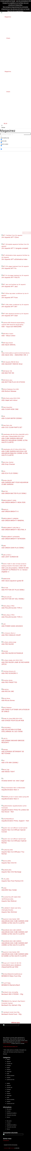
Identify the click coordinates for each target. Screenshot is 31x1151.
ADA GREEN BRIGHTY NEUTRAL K (14, 530)
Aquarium (9, 1061)
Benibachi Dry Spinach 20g (11, 1005)
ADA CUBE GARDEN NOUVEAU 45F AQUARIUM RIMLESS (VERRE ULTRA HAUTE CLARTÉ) (15, 453)
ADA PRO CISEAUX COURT (11, 635)
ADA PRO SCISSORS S (10, 673)
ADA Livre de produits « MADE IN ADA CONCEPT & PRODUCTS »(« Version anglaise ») (15, 570)
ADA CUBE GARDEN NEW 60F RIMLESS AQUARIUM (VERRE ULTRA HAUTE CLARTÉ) (15, 440)
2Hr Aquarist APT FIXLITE (11, 277)
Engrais (8, 53)
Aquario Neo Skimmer (9, 912)
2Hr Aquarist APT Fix (9, 268)
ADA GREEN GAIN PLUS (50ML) (13, 548)
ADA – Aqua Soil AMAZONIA (12, 326)
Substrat (8, 1077)
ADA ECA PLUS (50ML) (10, 473)
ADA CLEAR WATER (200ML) (12, 418)
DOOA (8, 36)
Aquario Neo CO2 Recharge (11, 872)
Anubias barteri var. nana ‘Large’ (13, 781)
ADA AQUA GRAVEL (9, 345)
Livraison (9, 1111)
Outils (8, 1073)
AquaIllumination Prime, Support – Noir (15, 821)
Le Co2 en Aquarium (9, 56)
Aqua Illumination (9, 27)
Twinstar (9, 48)
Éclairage (9, 1065)
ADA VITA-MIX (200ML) (10, 762)
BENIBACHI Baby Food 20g (11, 976)
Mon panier (9, 1109)
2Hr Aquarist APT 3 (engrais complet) (15, 248)
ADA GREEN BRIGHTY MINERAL (13, 520)
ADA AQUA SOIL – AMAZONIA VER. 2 (15, 355)
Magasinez (8, 17)
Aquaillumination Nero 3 (10, 790)
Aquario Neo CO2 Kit (9, 863)
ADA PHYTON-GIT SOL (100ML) (13, 599)
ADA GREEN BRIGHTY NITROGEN (13, 539)
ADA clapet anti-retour (9, 400)
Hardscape (9, 1071)
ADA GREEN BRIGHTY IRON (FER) (13, 502)
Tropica (8, 46)
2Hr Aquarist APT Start (10, 316)
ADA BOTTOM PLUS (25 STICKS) (13, 382)
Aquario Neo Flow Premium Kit (12, 881)
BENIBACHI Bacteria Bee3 (11, 985)
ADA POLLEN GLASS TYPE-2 (12, 608)
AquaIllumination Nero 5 (10, 799)
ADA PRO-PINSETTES (9, 682)
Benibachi (9, 32)
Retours (8, 1117)
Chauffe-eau (9, 1063)
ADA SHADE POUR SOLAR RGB (13, 720)
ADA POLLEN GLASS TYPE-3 (12, 617)
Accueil (7, 15)
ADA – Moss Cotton (8, 336)
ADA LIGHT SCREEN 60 (10, 557)
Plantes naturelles (10, 1075)
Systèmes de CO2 (10, 1079)
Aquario (8, 30)
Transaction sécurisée (11, 1115)
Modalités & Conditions (11, 1113)
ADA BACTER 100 (8, 373)
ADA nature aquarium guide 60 (12, 581)
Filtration (8, 1069)
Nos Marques (9, 19)
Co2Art (8, 34)
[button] (15, 1022)
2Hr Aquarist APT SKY (9, 306)
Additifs (8, 1059)
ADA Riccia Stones (8, 700)
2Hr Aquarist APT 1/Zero (10, 237)
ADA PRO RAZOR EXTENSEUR (12, 653)
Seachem (9, 44)
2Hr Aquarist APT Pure (10, 297)
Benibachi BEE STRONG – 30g (12, 994)
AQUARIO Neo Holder (9, 890)
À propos (7, 50)
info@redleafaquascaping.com (10, 1046)
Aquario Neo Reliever (9, 901)
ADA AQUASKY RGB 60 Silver (12, 364)
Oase (7, 42)
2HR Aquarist (10, 22)
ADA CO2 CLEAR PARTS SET (12, 427)
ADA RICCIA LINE (8, 691)
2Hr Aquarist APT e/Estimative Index (14, 259)
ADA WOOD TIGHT (8, 771)
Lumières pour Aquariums (10, 60)
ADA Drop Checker (8, 464)
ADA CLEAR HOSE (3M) (10, 409)
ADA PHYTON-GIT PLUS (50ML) (13, 590)
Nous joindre (8, 63)
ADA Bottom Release (9, 391)
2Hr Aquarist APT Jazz (10, 286)
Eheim (8, 38)
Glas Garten (9, 40)
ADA (7, 24)
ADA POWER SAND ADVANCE (12, 626)
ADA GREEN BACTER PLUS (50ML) (14, 493)
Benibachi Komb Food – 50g (11, 1014)
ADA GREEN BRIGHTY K (10, 511)
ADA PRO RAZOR (8, 644)
